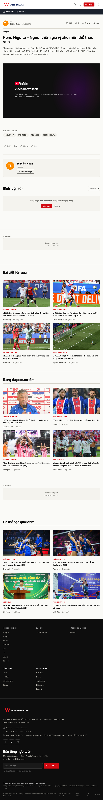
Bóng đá (6, 32)
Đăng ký (58, 206)
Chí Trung (6, 612)
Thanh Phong (57, 319)
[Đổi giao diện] (80, 4)
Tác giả (5, 685)
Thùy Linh (6, 569)
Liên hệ (38, 677)
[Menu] (97, 4)
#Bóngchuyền (9, 559)
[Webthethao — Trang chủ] (14, 4)
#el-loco (35, 135)
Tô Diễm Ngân (15, 24)
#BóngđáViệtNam (10, 417)
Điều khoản (40, 685)
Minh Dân (56, 612)
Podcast (72, 633)
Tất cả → (22, 12)
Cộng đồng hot (8, 681)
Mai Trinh (6, 362)
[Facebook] (5, 741)
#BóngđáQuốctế (10, 310)
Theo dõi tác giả (27, 172)
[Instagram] (17, 741)
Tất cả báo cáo (41, 633)
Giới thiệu (39, 673)
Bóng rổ (5, 637)
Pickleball (6, 645)
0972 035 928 (25, 731)
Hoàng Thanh (57, 470)
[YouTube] (11, 741)
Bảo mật (39, 689)
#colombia (9, 135)
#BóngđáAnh (58, 460)
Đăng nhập (89, 4)
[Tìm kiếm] (74, 4)
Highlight (6, 677)
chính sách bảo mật (24, 771)
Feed (5, 673)
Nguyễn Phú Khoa (59, 362)
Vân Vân (6, 427)
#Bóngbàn (7, 602)
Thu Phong (7, 319)
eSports (5, 657)
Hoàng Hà (56, 424)
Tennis (5, 641)
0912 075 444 (11, 731)
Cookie (97, 795)
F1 (4, 653)
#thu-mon (22, 135)
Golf (4, 649)
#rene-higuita (49, 135)
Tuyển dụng (40, 681)
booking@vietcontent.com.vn (16, 728)
